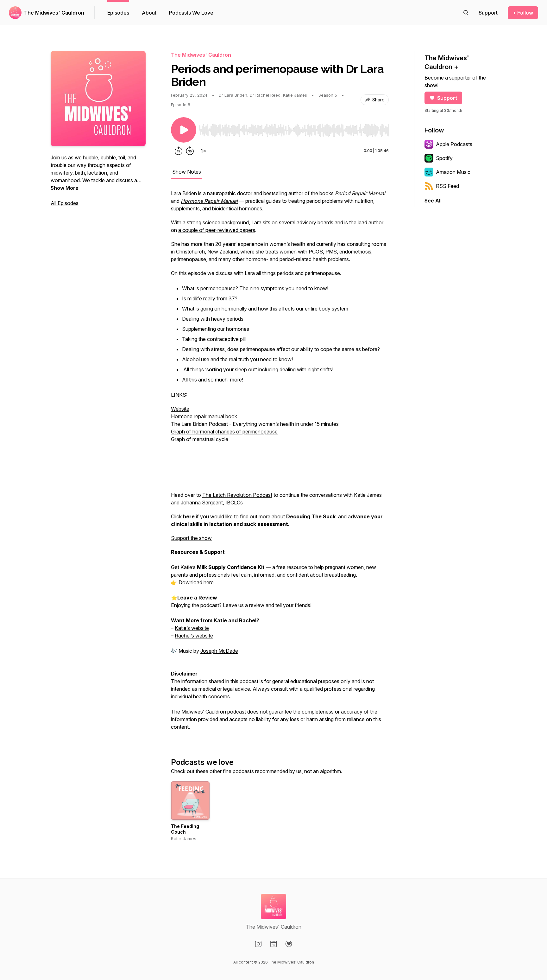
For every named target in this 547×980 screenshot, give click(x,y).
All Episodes (65, 203)
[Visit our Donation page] (289, 944)
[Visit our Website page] (273, 944)
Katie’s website (192, 628)
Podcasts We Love (191, 13)
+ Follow (523, 13)
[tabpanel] (280, 463)
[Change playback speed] (203, 150)
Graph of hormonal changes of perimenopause (224, 431)
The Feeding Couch (185, 829)
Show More (65, 188)
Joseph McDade (219, 651)
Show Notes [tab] (186, 172)
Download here (196, 582)
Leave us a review (243, 605)
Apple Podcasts (454, 144)
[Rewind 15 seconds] (178, 150)
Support (447, 98)
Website (180, 409)
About (149, 13)
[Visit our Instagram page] (258, 944)
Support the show (191, 538)
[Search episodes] (465, 12)
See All (433, 200)
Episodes (118, 13)
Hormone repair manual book (204, 416)
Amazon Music (453, 172)
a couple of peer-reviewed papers (216, 230)
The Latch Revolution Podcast (237, 495)
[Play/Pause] (183, 130)
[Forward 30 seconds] (189, 150)
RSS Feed (447, 186)
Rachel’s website (194, 635)
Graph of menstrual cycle (199, 439)
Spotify (444, 158)
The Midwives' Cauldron (54, 13)
